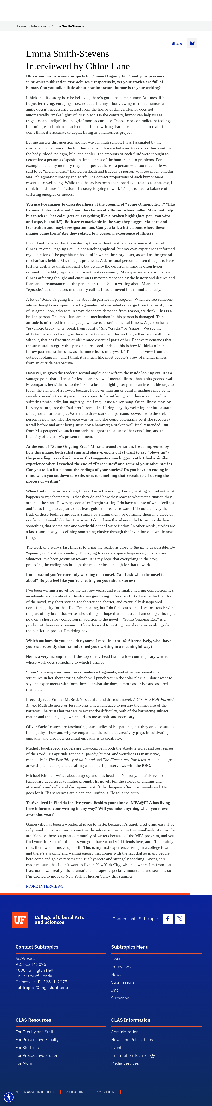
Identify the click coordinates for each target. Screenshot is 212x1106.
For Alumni (26, 1063)
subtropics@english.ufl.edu (42, 987)
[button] (8, 1097)
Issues (117, 958)
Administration (125, 1031)
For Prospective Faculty (37, 1039)
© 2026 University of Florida (35, 1092)
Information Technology (133, 1055)
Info (115, 990)
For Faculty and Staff (34, 1031)
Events (117, 1047)
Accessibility (74, 1092)
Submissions (123, 982)
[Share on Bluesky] (192, 43)
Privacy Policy (105, 1092)
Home (21, 26)
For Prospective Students (39, 1055)
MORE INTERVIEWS (45, 886)
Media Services (125, 1063)
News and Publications (132, 1039)
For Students (27, 1047)
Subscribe (120, 998)
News (116, 974)
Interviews (39, 26)
